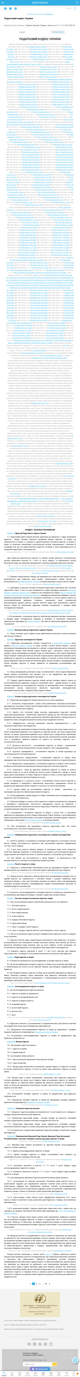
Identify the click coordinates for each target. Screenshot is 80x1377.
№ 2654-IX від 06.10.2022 (52, 288)
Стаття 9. (10, 986)
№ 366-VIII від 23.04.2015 (31, 162)
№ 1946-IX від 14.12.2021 (40, 268)
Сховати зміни (58, 32)
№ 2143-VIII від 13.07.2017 (20, 200)
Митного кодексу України (22, 646)
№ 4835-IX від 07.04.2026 (40, 358)
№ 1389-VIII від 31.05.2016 (42, 187)
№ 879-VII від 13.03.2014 (31, 127)
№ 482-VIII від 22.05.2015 (64, 165)
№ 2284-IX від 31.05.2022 (42, 280)
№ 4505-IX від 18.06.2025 (22, 340)
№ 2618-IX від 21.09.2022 (17, 288)
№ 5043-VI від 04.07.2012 (27, 87)
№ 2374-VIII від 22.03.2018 (53, 210)
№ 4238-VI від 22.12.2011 (48, 69)
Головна (12, 1375)
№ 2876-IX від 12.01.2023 (39, 295)
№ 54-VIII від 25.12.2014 (33, 147)
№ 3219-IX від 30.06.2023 (39, 310)
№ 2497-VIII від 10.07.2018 (57, 215)
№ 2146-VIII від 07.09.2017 (55, 200)
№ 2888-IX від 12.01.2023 (39, 298)
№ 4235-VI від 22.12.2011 (14, 69)
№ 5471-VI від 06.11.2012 (61, 99)
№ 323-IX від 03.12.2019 (29, 227)
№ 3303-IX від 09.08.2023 (39, 313)
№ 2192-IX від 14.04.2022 (23, 278)
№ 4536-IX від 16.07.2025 (39, 340)
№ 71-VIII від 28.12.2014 (29, 150)
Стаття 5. (10, 835)
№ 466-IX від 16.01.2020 (61, 232)
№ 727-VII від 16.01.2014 (22, 122)
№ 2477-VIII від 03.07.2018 (22, 215)
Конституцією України (33, 820)
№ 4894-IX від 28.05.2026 (58, 358)
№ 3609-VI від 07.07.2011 (40, 54)
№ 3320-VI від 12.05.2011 (39, 52)
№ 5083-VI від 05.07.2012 (61, 89)
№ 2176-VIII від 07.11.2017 (24, 202)
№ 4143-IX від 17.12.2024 (54, 335)
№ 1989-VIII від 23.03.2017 (51, 197)
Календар (35, 1375)
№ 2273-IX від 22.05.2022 (24, 280)
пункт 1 (36, 275)
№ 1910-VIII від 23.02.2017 (48, 195)
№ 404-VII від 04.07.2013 (29, 107)
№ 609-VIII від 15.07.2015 (34, 172)
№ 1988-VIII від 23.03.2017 (17, 197)
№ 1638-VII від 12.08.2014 (50, 139)
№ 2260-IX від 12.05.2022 (57, 278)
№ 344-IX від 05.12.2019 (61, 227)
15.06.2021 (70, 257)
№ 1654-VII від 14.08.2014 (20, 142)
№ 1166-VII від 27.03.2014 (64, 127)
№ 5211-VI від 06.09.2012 (61, 94)
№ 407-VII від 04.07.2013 (65, 107)
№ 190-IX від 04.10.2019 (31, 225)
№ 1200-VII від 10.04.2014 (57, 626)
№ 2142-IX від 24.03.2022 (53, 275)
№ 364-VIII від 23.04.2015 (64, 160)
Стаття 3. (10, 640)
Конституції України (39, 350)
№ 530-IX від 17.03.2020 (61, 235)
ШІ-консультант (42, 1369)
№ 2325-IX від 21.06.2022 (27, 283)
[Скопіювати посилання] (10, 8)
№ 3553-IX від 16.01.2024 (38, 320)
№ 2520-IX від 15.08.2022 (30, 285)
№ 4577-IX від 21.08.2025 (57, 340)
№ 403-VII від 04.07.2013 (60, 104)
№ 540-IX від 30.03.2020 (28, 240)
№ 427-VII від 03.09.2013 (41, 112)
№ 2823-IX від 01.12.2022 (39, 293)
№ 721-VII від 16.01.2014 (27, 568)
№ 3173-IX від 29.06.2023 (39, 308)
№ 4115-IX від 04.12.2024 (21, 335)
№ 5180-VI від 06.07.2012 (61, 92)
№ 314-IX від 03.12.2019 (64, 225)
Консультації (27, 1375)
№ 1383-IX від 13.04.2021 (60, 255)
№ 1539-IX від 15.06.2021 (35, 260)
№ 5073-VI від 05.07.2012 (61, 87)
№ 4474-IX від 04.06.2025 (55, 338)
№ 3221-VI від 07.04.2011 (39, 49)
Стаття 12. (11, 1136)
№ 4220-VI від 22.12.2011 (48, 67)
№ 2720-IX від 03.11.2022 (39, 290)
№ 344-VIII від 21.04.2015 (31, 160)
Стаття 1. (10, 533)
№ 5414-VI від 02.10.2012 (27, 99)
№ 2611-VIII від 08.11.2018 (60, 217)
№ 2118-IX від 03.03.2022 (23, 273)
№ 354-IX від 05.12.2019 (28, 230)
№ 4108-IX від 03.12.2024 (55, 330)
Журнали (51, 1375)
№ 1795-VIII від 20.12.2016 (47, 192)
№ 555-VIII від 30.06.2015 (64, 167)
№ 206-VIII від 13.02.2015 (30, 152)
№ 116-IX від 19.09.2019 (31, 222)
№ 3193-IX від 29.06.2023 (45, 516)
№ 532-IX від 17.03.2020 (28, 237)
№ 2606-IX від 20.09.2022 (65, 285)
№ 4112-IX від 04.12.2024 (21, 333)
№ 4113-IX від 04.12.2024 (54, 333)
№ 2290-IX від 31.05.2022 (59, 280)
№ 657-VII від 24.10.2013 (46, 114)
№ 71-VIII (66, 345)
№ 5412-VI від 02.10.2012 (27, 97)
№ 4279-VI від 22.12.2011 (48, 72)
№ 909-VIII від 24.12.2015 (52, 823)
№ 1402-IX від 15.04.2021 (27, 257)
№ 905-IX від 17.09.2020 (28, 245)
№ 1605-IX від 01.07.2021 (39, 262)
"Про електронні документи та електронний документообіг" (39, 498)
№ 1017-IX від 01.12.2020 (27, 250)
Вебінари (59, 1375)
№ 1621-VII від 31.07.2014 (45, 137)
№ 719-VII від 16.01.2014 (47, 117)
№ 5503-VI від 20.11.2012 (28, 102)
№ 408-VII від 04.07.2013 (35, 109)
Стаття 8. (10, 957)
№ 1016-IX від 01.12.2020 (60, 247)
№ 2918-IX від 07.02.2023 (39, 300)
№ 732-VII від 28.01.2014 (14, 124)
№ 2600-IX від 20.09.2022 (47, 285)
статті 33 (48, 1254)
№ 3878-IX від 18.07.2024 (23, 328)
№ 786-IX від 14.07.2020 (28, 242)
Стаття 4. (10, 696)
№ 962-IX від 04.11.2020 (61, 245)
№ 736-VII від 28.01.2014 (31, 124)
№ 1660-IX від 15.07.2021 (39, 265)
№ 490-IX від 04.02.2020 (28, 235)
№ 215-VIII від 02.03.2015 (31, 155)
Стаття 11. (11, 1108)
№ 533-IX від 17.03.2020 (61, 237)
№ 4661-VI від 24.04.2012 (15, 77)
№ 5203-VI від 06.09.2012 (27, 94)
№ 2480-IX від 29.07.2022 (62, 283)
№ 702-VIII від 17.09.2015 (43, 180)
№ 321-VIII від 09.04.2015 (31, 157)
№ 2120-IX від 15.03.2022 (40, 273)
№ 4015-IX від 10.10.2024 (22, 330)
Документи (4, 1375)
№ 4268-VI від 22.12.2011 (14, 72)
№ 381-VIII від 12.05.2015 (64, 162)
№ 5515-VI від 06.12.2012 (60, 102)
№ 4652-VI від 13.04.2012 (48, 74)
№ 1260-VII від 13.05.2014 (40, 132)
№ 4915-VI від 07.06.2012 (27, 84)
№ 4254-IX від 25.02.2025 (21, 338)
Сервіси (43, 1375)
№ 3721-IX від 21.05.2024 (56, 323)
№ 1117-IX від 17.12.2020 (60, 252)
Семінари (67, 1375)
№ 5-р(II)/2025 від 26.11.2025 (51, 355)
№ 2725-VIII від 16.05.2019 (63, 220)
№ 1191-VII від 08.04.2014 (36, 129)
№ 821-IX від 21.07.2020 (61, 242)
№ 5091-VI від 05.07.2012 (27, 92)
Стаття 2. (10, 630)
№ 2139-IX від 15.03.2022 (57, 273)
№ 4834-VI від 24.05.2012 (61, 82)
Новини (19, 1375)
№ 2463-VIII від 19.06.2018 (55, 212)
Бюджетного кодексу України (46, 1032)
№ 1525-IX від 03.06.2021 (18, 260)
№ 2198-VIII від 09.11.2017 (61, 202)
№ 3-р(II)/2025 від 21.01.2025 (32, 353)
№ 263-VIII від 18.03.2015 (64, 155)
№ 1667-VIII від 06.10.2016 (44, 190)
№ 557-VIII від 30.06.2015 (31, 170)
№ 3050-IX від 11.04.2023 (62, 1251)
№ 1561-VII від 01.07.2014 (41, 134)
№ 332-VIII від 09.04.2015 (64, 157)
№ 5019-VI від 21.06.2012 (61, 84)
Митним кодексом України (28, 582)
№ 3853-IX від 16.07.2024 (57, 325)
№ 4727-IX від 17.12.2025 (44, 343)
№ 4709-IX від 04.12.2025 (26, 343)
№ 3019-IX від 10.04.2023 (39, 303)
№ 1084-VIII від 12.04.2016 (40, 185)
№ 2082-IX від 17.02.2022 (55, 270)
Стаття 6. (10, 864)
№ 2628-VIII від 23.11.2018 (29, 220)
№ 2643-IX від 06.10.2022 (35, 288)
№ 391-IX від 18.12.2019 (60, 230)
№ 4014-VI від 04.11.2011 (41, 59)
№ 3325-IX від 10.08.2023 (39, 315)
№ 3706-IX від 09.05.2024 (23, 323)
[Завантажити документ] (5, 8)
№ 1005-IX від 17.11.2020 (28, 247)
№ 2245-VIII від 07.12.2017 (34, 205)
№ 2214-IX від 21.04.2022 (40, 278)
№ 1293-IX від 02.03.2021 (26, 255)
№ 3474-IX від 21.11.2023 (39, 318)
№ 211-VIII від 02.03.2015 (64, 152)
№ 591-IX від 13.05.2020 (61, 240)
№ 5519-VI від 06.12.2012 (28, 104)
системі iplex (49, 14)
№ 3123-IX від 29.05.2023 (39, 305)
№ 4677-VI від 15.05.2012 (47, 77)
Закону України (34, 621)
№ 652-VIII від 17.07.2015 (41, 175)
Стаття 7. (10, 898)
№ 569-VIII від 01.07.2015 (64, 170)
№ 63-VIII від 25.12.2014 (64, 147)
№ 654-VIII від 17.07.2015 (43, 177)
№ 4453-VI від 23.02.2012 (14, 74)
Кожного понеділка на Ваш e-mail (35, 1360)
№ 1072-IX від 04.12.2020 (59, 250)
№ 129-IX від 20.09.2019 (64, 222)
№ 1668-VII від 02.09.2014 (26, 145)
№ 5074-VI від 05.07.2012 (27, 89)
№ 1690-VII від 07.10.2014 (63, 145)
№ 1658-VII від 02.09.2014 (55, 142)
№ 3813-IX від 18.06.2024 (23, 325)
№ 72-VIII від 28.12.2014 (65, 150)
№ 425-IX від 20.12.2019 (28, 232)
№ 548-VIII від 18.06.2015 (31, 167)
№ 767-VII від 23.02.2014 (65, 124)
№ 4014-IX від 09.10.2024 (57, 328)
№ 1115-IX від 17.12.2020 (27, 252)
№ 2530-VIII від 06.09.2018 (25, 217)
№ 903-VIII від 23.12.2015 (42, 182)
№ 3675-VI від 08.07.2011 (38, 57)
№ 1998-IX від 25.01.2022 (23, 270)
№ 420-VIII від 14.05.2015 (31, 165)
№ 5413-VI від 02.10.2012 (61, 97)
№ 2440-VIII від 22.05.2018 (20, 212)
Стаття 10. (11, 1042)
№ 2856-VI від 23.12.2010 (37, 47)
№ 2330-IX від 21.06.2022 (45, 283)
